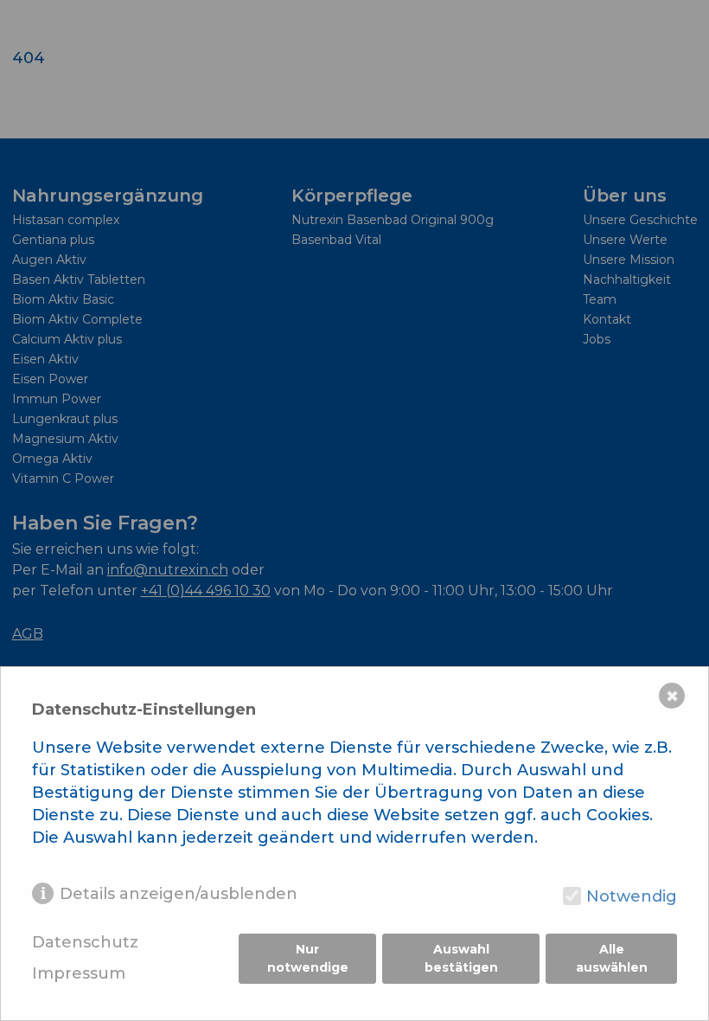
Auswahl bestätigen (461, 958)
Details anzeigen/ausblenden (178, 893)
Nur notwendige (307, 958)
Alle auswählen (612, 958)
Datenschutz (85, 943)
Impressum (78, 974)
